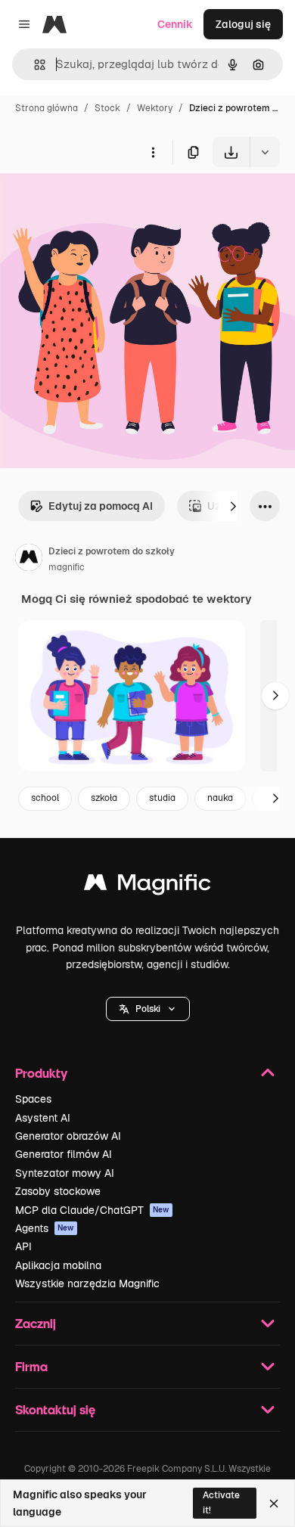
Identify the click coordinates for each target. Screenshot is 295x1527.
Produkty (41, 1073)
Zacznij (35, 1323)
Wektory (154, 108)
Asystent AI (42, 1118)
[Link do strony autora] (28, 560)
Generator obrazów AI (68, 1136)
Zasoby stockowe (58, 1191)
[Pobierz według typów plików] (265, 152)
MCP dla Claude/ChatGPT (92, 1210)
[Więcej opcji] (153, 152)
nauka (220, 798)
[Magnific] (147, 886)
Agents (44, 1228)
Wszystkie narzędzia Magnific (87, 1283)
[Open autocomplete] (33, 64)
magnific (66, 567)
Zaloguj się (243, 24)
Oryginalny (104, 202)
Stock (107, 108)
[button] (148, 1009)
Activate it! (221, 1502)
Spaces (33, 1099)
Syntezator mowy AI (64, 1173)
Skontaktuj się (55, 1409)
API (23, 1246)
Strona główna (46, 108)
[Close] (274, 1503)
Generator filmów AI (63, 1154)
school (45, 798)
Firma (31, 1366)
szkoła (104, 798)
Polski (147, 1009)
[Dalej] (233, 506)
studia (162, 798)
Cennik (175, 24)
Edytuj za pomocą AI (100, 506)
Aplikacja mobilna (58, 1265)
